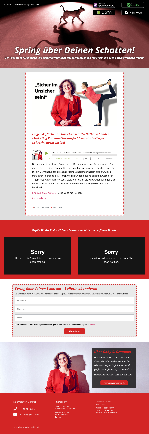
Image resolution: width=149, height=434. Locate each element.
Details (92, 324)
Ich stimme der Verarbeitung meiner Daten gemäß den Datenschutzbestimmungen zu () (56, 324)
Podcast (7, 4)
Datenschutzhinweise (21, 427)
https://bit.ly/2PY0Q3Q (44, 192)
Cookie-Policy (35, 427)
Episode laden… (40, 198)
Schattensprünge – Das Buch (27, 4)
